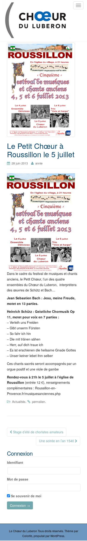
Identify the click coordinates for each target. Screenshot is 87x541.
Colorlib (27, 536)
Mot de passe (17, 479)
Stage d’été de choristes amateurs (37, 432)
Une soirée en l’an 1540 (57, 440)
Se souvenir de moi (25, 496)
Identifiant (15, 462)
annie (38, 163)
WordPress (57, 536)
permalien (38, 401)
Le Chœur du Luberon (23, 531)
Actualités (19, 401)
